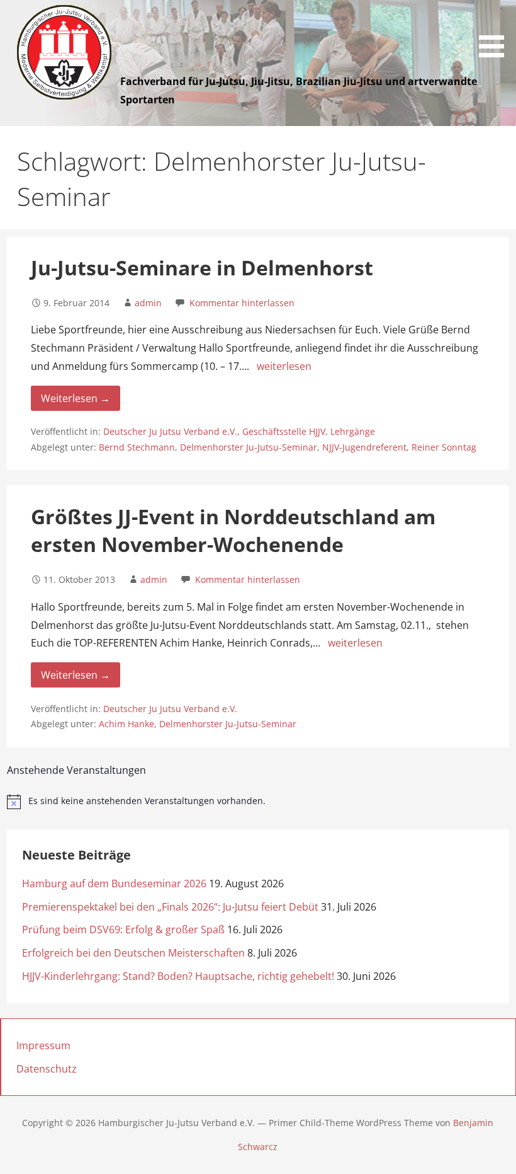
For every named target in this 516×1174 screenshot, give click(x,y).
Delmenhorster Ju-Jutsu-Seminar (248, 447)
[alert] (257, 801)
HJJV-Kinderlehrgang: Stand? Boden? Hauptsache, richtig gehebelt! (178, 976)
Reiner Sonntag (444, 447)
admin (148, 303)
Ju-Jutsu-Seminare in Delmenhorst (202, 267)
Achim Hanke (126, 724)
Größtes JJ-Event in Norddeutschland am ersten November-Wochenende (233, 530)
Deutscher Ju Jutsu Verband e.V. (170, 431)
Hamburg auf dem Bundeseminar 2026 (114, 883)
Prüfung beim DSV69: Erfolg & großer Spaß (123, 929)
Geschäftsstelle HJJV (283, 431)
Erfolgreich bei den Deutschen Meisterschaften (133, 953)
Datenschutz (46, 1069)
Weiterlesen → (75, 398)
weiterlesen (284, 366)
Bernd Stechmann (137, 447)
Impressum (43, 1045)
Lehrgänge (352, 431)
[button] (496, 31)
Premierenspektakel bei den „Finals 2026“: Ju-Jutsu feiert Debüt (170, 907)
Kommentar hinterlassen (241, 303)
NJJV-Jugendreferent (364, 447)
